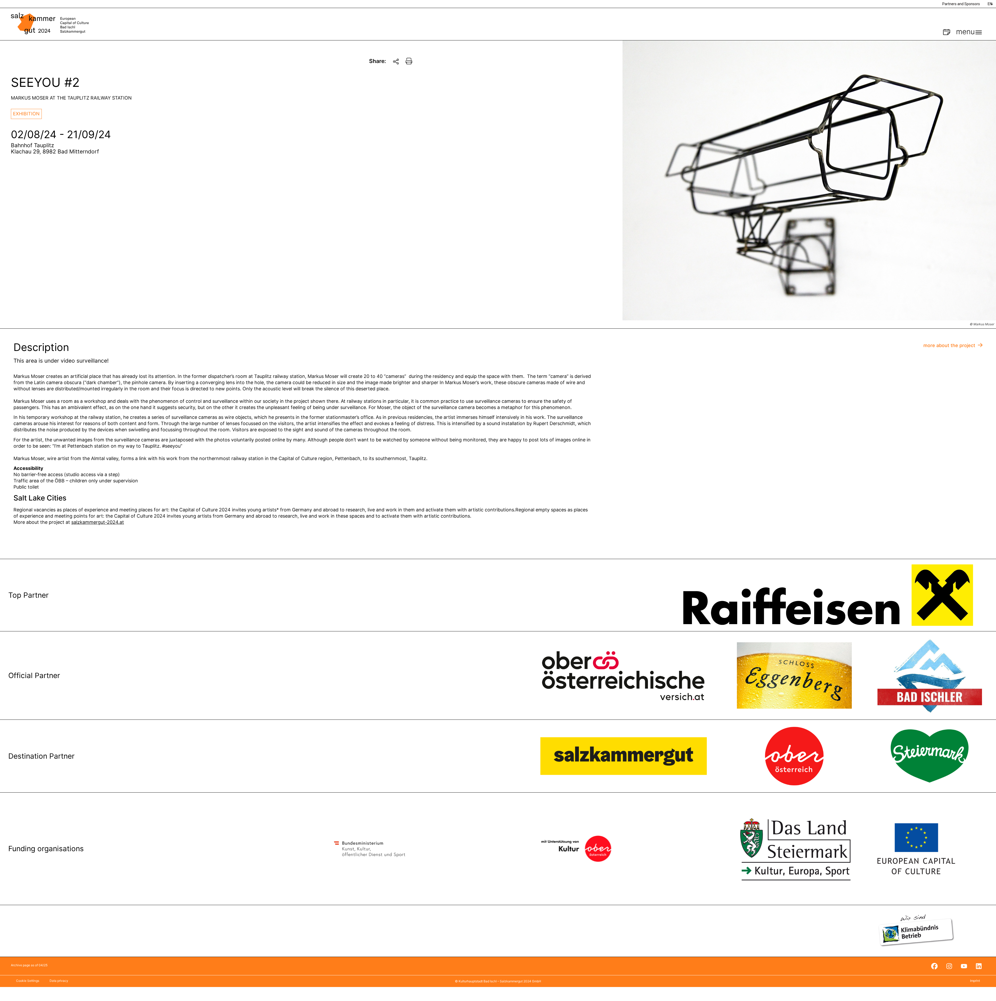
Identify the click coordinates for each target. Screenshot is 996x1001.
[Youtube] (963, 966)
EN (990, 4)
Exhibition (26, 113)
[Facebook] (934, 966)
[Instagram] (949, 966)
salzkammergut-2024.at (97, 522)
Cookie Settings (27, 981)
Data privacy (59, 981)
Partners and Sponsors (961, 4)
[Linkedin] (978, 966)
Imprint (975, 981)
